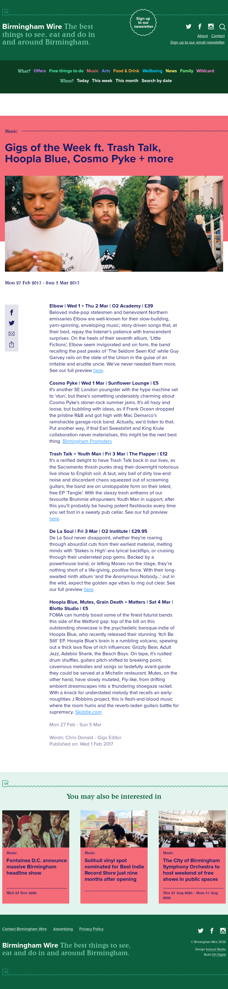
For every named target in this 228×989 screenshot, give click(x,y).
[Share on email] (11, 334)
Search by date (157, 80)
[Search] (222, 28)
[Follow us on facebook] (200, 27)
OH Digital (219, 955)
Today (83, 80)
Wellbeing (152, 71)
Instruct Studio (216, 949)
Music (93, 71)
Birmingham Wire (32, 26)
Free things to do (66, 71)
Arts (106, 71)
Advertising (63, 928)
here (98, 371)
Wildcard (205, 71)
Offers (40, 71)
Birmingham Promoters (87, 441)
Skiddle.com (88, 712)
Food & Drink (126, 71)
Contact (218, 35)
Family (186, 71)
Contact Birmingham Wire (24, 928)
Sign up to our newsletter (143, 22)
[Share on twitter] (11, 323)
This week (102, 80)
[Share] (11, 345)
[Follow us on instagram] (211, 27)
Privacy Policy (91, 928)
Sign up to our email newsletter (197, 42)
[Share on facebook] (11, 313)
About (202, 35)
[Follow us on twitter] (188, 27)
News (171, 71)
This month (127, 80)
